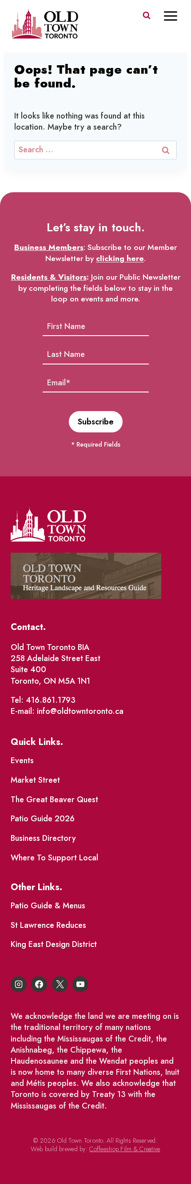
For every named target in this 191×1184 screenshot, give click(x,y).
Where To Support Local (54, 857)
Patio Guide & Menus (48, 905)
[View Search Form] (147, 16)
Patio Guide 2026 (43, 818)
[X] (60, 984)
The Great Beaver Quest (54, 799)
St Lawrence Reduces (48, 925)
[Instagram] (19, 984)
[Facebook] (39, 984)
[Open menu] (175, 16)
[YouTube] (80, 984)
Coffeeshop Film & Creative (124, 1148)
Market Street (35, 780)
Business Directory (43, 838)
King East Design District (54, 944)
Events (22, 760)
